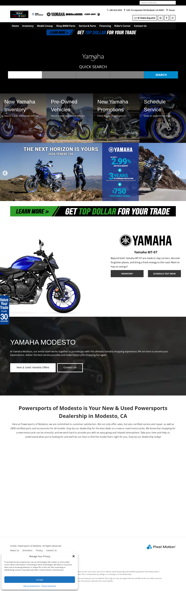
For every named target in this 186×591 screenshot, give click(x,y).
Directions (27, 550)
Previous (11, 175)
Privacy (39, 550)
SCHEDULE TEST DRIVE (164, 273)
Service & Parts (87, 25)
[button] (73, 556)
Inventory (28, 25)
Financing (105, 25)
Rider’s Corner (122, 25)
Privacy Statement (48, 586)
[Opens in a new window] (160, 17)
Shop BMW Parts (65, 25)
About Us (14, 550)
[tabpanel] (93, 172)
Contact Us (140, 25)
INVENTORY (127, 273)
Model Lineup (45, 25)
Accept (39, 579)
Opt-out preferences (31, 586)
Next (182, 175)
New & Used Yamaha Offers (33, 367)
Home (15, 25)
